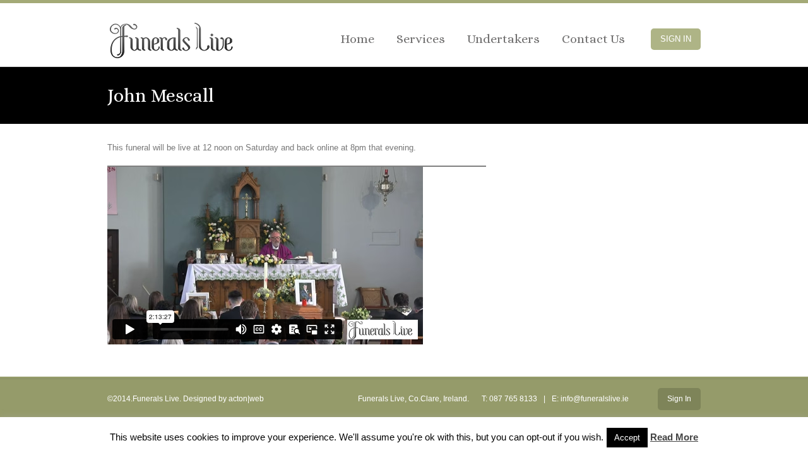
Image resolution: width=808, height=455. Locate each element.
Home (357, 39)
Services (420, 39)
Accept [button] (627, 437)
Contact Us (593, 39)
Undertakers (503, 39)
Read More (674, 437)
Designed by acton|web (223, 398)
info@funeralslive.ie (595, 398)
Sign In (675, 39)
